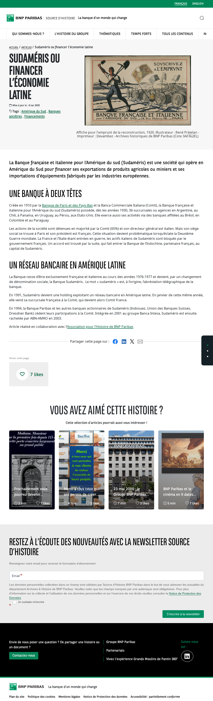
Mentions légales (69, 697)
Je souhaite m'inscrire (30, 602)
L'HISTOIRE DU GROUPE (72, 34)
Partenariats (115, 650)
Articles (26, 47)
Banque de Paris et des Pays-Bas (67, 205)
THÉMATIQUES (109, 34)
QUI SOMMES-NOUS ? (28, 34)
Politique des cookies (41, 697)
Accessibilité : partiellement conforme (155, 697)
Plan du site (16, 697)
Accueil (13, 47)
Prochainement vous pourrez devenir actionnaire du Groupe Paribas (30, 492)
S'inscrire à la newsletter (183, 614)
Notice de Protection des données (105, 697)
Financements (34, 116)
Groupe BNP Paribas (120, 642)
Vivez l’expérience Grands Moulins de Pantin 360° (142, 659)
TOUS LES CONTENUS (177, 34)
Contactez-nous (23, 655)
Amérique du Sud (33, 111)
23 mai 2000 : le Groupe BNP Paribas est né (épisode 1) (130, 492)
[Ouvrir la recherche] (202, 18)
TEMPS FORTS (141, 34)
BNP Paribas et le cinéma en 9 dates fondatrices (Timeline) (178, 492)
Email (17, 575)
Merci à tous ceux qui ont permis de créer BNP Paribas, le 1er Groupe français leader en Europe (81, 492)
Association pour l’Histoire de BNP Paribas (100, 326)
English (197, 3)
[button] (22, 374)
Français (181, 3)
